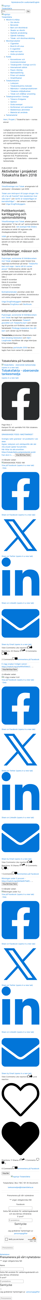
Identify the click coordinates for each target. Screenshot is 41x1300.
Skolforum (27, 304)
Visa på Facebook (18, 465)
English (36, 2)
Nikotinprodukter (13, 41)
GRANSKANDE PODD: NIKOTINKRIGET (17, 434)
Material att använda (18, 112)
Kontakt (30, 2)
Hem (5, 119)
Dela (4, 468)
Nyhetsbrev (16, 2)
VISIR (4, 236)
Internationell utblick (18, 67)
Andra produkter (17, 54)
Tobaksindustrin (12, 80)
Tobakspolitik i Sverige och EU (23, 65)
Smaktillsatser (16, 78)
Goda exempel (16, 104)
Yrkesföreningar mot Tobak (13, 186)
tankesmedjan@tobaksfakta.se (20, 1187)
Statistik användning (18, 33)
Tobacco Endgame (18, 99)
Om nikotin (14, 22)
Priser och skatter (17, 75)
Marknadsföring (16, 73)
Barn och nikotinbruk (19, 27)
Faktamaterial (11, 115)
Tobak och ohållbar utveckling (22, 94)
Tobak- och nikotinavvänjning (22, 38)
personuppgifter (20, 1233)
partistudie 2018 (20, 347)
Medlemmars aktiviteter (20, 110)
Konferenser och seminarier (21, 107)
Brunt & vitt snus (17, 46)
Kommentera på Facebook (28, 659)
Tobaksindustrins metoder (21, 86)
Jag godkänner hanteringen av (20, 1232)
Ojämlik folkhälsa (17, 35)
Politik (8, 57)
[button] (20, 651)
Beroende (14, 25)
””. (20, 266)
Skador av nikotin (17, 30)
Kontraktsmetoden (9, 292)
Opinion (13, 102)
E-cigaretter (15, 49)
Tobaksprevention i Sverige (17, 96)
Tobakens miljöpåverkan (20, 91)
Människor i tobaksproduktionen (23, 88)
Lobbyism (14, 83)
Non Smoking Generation (12, 338)
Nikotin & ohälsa (12, 20)
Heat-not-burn (16, 51)
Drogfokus (14, 304)
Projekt (12, 119)
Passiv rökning (16, 70)
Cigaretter (14, 43)
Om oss (24, 2)
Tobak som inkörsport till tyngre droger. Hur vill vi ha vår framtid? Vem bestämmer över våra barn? (20, 196)
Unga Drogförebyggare (15, 204)
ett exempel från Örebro (27, 227)
